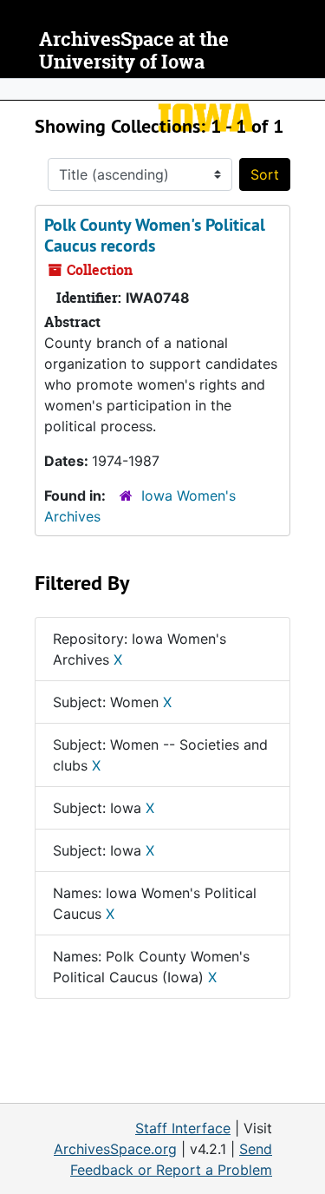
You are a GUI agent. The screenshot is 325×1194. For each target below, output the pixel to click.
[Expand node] (307, 89)
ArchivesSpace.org (115, 1149)
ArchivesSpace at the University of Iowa (134, 51)
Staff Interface (183, 1128)
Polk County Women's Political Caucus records (154, 235)
